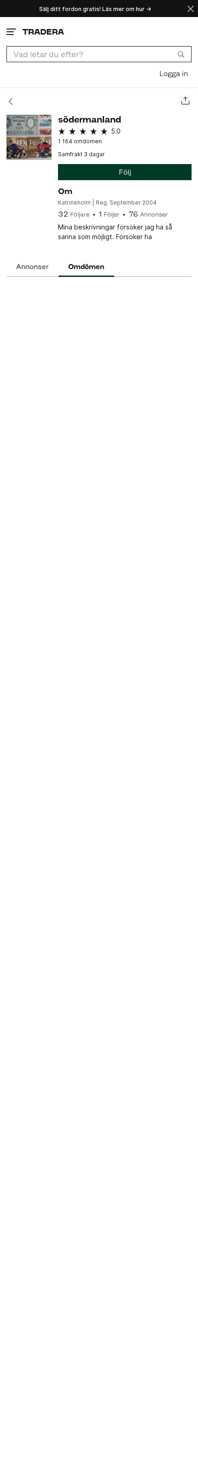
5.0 (116, 131)
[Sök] (181, 54)
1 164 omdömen (80, 141)
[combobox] (99, 54)
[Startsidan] (43, 32)
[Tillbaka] (13, 101)
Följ (125, 172)
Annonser (32, 266)
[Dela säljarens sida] (185, 101)
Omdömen (86, 266)
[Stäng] (190, 8)
